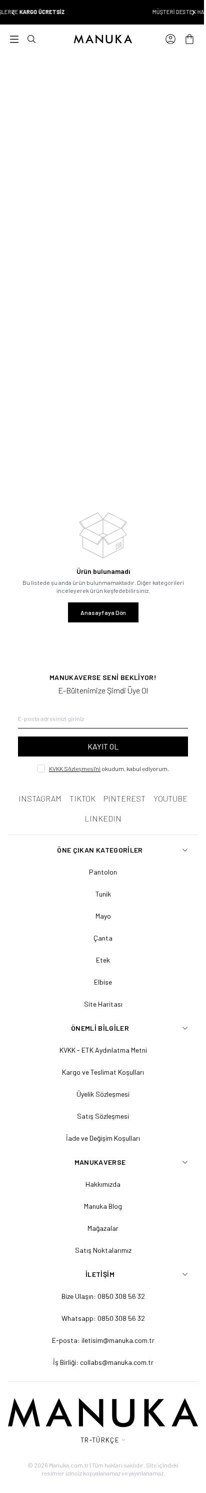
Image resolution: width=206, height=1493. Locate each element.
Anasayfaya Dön (103, 612)
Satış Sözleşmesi (103, 1116)
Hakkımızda (103, 1184)
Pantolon (103, 872)
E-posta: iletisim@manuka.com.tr (103, 1340)
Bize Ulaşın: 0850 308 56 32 (103, 1296)
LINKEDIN (103, 818)
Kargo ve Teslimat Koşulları (103, 1072)
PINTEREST (125, 798)
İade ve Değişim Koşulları (103, 1138)
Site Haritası (103, 1004)
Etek (103, 960)
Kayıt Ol (103, 746)
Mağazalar (103, 1228)
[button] (13, 13)
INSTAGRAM (40, 798)
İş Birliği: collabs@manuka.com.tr (103, 1362)
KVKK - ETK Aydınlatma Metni (103, 1050)
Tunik (103, 894)
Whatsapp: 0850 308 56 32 (103, 1318)
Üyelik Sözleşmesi (103, 1094)
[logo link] (103, 39)
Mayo (103, 916)
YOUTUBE (171, 798)
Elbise (103, 982)
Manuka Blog (103, 1206)
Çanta (103, 938)
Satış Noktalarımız (103, 1250)
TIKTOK (83, 798)
